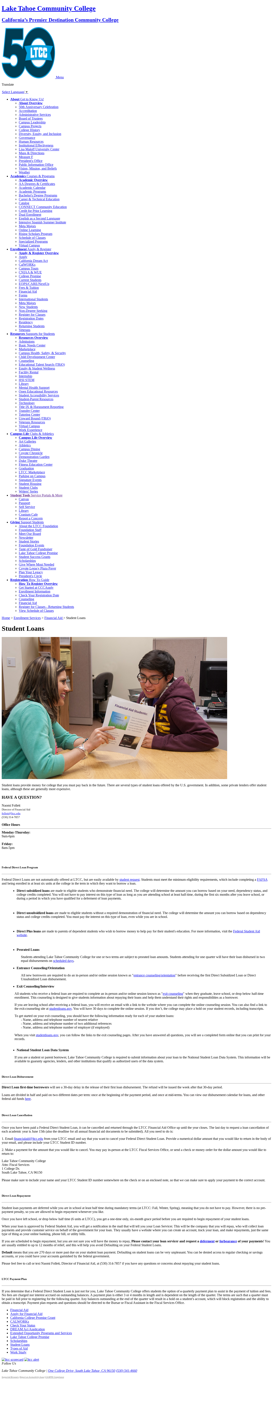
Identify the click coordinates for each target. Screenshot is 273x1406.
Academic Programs (32, 191)
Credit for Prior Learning (35, 211)
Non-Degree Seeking (33, 311)
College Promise (30, 276)
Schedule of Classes (32, 237)
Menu (60, 77)
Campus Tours (28, 268)
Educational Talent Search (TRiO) (42, 364)
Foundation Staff (30, 530)
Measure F (26, 157)
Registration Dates (31, 318)
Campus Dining (29, 449)
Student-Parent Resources (36, 399)
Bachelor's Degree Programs (38, 195)
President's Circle (30, 576)
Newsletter (26, 537)
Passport (24, 503)
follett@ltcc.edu (11, 813)
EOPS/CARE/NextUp (34, 284)
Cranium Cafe (28, 514)
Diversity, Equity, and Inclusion (40, 134)
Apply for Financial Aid (26, 1314)
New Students (28, 307)
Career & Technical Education (39, 199)
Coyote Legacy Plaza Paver (37, 568)
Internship (25, 376)
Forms (23, 295)
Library (24, 384)
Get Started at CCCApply (36, 587)
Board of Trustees (31, 118)
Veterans (24, 330)
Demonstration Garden (34, 457)
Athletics (25, 445)
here (28, 1099)
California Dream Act (33, 261)
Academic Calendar (32, 187)
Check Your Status (22, 1325)
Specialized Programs (33, 241)
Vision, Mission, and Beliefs (38, 168)
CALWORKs (19, 1321)
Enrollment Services (27, 618)
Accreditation (28, 111)
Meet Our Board (30, 534)
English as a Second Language (39, 218)
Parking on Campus (32, 476)
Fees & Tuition (29, 287)
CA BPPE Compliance (54, 1377)
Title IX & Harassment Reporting (41, 407)
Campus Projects (30, 126)
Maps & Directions (31, 153)
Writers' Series (28, 491)
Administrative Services (35, 114)
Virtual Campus (29, 245)
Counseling (26, 361)
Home (6, 618)
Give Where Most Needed (36, 564)
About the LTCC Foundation (38, 526)
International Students (33, 299)
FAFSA (262, 879)
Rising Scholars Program (35, 234)
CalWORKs (27, 264)
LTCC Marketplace (32, 472)
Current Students (30, 280)
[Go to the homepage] (29, 77)
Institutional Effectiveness (36, 145)
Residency (26, 322)
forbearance (228, 1241)
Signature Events (30, 480)
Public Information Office (36, 164)
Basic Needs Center (32, 345)
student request (129, 879)
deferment (207, 1241)
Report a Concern (31, 518)
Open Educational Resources (38, 391)
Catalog (24, 203)
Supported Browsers (10, 1377)
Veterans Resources (32, 422)
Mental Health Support (34, 387)
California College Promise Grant (32, 1317)
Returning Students (32, 326)
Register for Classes (32, 314)
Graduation (26, 468)
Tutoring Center (29, 414)
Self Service (27, 507)
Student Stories (29, 541)
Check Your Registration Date (39, 595)
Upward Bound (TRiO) (35, 418)
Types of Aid (19, 1348)
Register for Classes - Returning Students (46, 607)
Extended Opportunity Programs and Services (41, 1333)
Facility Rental (28, 372)
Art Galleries (27, 441)
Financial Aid (28, 291)
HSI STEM (26, 380)
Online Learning (30, 230)
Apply (23, 257)
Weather (24, 172)
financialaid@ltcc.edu (28, 1138)
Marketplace (27, 349)
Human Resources (31, 141)
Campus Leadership (32, 122)
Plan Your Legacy (31, 572)
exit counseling (173, 993)
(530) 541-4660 (126, 1370)
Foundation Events (31, 545)
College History (29, 130)
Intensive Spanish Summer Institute (42, 222)
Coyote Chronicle (31, 453)
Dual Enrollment (30, 214)
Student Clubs (28, 487)
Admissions (27, 341)
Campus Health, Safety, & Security (42, 353)
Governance (27, 137)
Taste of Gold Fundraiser (35, 549)
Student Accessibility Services (39, 395)
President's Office (30, 161)
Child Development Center (37, 357)
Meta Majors (27, 226)
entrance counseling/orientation (154, 975)
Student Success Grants (34, 557)
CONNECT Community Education (43, 207)
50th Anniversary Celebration (38, 107)
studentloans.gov (60, 1008)
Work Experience (30, 430)
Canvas (24, 499)
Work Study (18, 1352)
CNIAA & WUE (30, 272)
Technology (27, 403)
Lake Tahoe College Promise (38, 553)
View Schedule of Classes (36, 610)
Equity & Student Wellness (37, 368)
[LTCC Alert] (31, 1359)
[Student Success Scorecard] (12, 1359)
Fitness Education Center (35, 464)
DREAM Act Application (27, 1329)
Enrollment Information (34, 591)
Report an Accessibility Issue (32, 1377)
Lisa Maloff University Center (39, 149)
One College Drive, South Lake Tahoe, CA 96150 (81, 1370)
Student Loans (20, 1344)
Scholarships (27, 560)
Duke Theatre (28, 460)
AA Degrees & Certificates (37, 184)
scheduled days (63, 961)
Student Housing (30, 484)
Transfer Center (29, 410)
